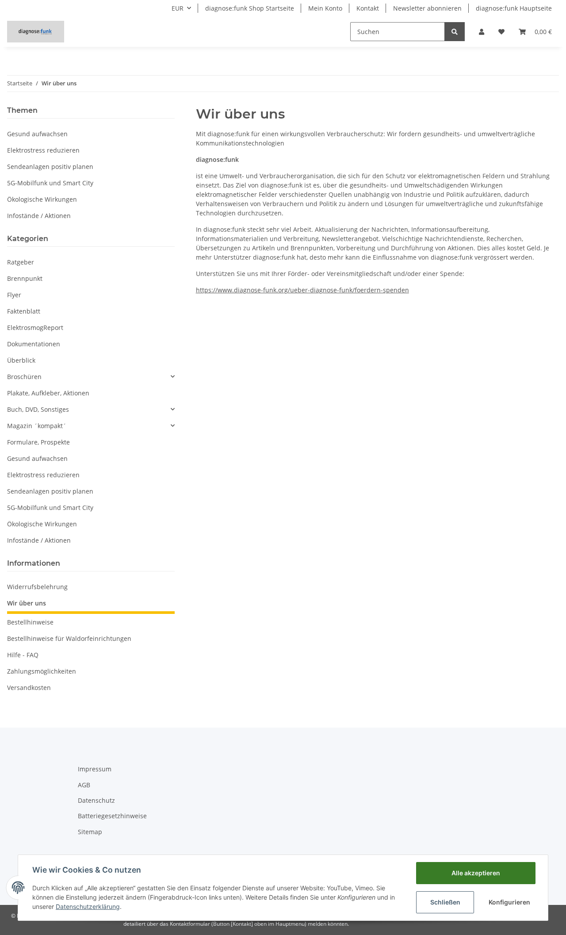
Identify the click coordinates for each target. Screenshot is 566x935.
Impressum (94, 769)
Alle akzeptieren (475, 873)
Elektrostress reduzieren (43, 150)
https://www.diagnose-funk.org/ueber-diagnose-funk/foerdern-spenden (302, 290)
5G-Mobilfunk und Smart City (50, 183)
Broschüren (24, 376)
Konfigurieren (509, 902)
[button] (481, 31)
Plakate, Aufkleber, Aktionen (48, 393)
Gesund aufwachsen (37, 134)
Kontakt (367, 8)
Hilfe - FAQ (22, 655)
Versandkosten (29, 687)
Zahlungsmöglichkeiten (41, 671)
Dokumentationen (33, 344)
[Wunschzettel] (501, 31)
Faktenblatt (23, 311)
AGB (84, 785)
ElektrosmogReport (35, 327)
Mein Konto (325, 8)
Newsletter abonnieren (427, 8)
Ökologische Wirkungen (42, 199)
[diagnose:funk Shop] (35, 31)
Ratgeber (20, 262)
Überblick (21, 360)
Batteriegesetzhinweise (112, 816)
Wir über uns (26, 603)
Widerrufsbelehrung (37, 586)
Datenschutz (96, 800)
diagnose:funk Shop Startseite (249, 8)
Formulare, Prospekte (38, 442)
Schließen (445, 902)
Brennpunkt (24, 278)
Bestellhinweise (30, 622)
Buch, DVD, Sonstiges (38, 409)
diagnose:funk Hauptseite (514, 8)
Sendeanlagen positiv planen (50, 166)
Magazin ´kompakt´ (36, 426)
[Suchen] (454, 31)
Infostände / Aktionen (39, 215)
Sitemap (90, 832)
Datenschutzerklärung (88, 906)
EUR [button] (178, 8)
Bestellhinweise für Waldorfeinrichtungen (69, 638)
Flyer (14, 295)
